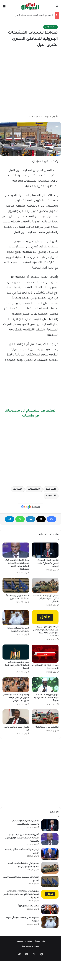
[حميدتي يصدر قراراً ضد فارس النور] (16, 716)
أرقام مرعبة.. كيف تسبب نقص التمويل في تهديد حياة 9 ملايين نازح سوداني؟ (16, 698)
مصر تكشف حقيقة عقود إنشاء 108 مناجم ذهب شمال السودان (16, 665)
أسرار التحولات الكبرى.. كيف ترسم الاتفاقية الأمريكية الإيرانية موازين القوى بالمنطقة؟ (22, 838)
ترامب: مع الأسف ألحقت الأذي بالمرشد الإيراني (34, 15)
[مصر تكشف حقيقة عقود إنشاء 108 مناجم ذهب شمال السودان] (16, 651)
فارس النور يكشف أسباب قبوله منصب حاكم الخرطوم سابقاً (46, 698)
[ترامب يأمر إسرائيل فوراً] (49, 909)
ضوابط (17, 489)
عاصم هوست (27, 946)
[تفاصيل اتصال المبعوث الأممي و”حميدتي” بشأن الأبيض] (45, 550)
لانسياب (50, 496)
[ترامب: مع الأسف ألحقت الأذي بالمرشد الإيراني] (49, 854)
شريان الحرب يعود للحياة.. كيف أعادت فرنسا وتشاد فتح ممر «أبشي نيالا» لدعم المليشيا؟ (21, 894)
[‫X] (41, 519)
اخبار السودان (50, 27)
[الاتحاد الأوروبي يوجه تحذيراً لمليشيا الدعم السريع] (16, 585)
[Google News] (30, 507)
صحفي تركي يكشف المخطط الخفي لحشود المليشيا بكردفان (45, 599)
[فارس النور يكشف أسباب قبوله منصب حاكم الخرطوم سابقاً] (45, 684)
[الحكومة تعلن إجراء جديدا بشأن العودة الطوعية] (16, 617)
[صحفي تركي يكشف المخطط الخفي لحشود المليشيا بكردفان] (45, 585)
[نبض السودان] (30, 6)
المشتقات (33, 489)
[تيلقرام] (9, 519)
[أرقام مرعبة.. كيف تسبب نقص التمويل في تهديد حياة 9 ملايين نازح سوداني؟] (16, 684)
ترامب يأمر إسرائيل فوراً (28, 906)
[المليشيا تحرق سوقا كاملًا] (45, 716)
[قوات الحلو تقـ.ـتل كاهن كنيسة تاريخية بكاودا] (45, 653)
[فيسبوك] (51, 519)
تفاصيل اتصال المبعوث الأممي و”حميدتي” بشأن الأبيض (48, 563)
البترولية (50, 489)
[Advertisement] (30, 81)
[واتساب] (20, 519)
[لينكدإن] (30, 519)
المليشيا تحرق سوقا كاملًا (47, 727)
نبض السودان (49, 117)
